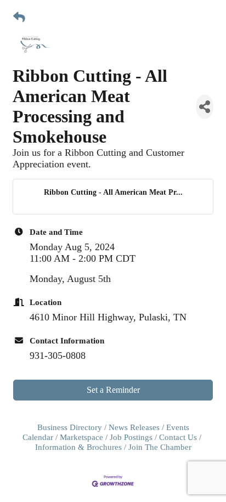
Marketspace (81, 437)
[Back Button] (19, 18)
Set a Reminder (113, 389)
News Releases (134, 427)
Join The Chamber (159, 447)
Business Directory (69, 427)
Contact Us (178, 437)
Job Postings (131, 437)
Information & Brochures (78, 447)
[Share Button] (204, 106)
